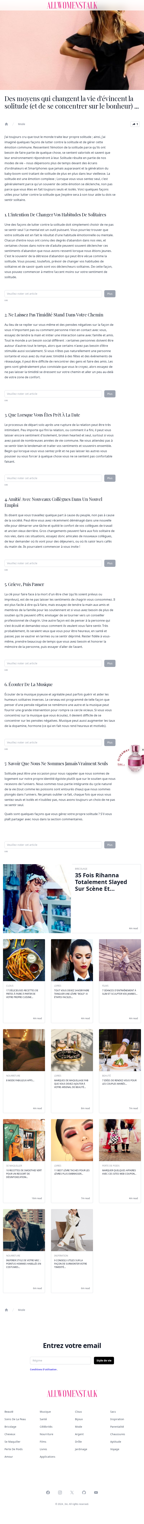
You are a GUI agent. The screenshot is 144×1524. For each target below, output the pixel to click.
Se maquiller (12, 1441)
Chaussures (117, 1434)
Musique (45, 1411)
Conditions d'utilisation (43, 1369)
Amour (8, 1456)
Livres (43, 1449)
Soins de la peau (15, 1419)
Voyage (114, 1449)
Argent (79, 1434)
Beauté (8, 1411)
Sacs (113, 1411)
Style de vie (104, 1360)
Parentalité (117, 1426)
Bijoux (79, 1419)
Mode (21, 124)
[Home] (6, 124)
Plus (109, 293)
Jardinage (81, 1449)
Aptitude (115, 1441)
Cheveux (9, 1434)
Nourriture (46, 1434)
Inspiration (117, 1419)
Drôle (78, 1441)
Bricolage (10, 1426)
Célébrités (46, 1426)
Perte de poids (13, 1449)
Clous (78, 1411)
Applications (47, 1456)
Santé (43, 1419)
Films (43, 1441)
